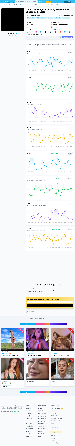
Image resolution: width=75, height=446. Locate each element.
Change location (31, 19)
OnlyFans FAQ (53, 421)
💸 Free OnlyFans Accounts (27, 324)
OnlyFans (23, 4)
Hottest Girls (42, 1)
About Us (52, 430)
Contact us (53, 435)
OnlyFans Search (54, 413)
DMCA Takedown (54, 438)
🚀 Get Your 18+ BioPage (56, 4)
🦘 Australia (58, 17)
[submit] (50, 305)
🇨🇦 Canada (50, 17)
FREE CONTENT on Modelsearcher (58, 324)
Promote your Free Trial (55, 433)
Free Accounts (53, 411)
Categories (30, 4)
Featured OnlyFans (54, 415)
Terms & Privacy (54, 437)
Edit (58, 26)
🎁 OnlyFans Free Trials (42, 324)
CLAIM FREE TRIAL (6, 355)
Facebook (28, 312)
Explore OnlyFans (54, 406)
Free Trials (53, 410)
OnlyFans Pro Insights (55, 440)
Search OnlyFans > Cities (56, 420)
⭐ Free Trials (15, 4)
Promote (48, 1)
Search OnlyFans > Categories (57, 416)
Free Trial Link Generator (56, 408)
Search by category (13, 324)
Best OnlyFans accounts (55, 405)
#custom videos (66, 17)
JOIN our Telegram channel (41, 4)
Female (54, 27)
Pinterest (40, 312)
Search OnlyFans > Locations (56, 418)
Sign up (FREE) (68, 1)
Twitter (34, 312)
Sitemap (52, 423)
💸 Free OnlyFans (7, 4)
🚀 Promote (30, 37)
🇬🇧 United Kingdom (41, 17)
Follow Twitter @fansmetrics (56, 443)
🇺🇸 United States (31, 17)
